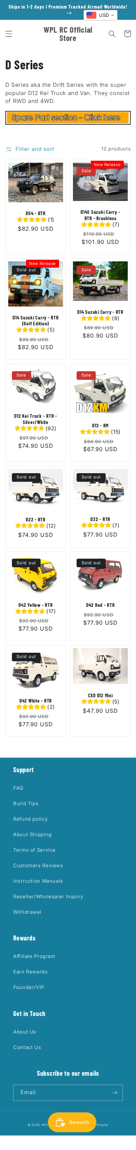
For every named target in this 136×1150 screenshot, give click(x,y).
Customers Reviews (38, 866)
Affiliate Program (34, 956)
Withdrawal (27, 912)
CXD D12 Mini (100, 695)
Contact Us (27, 1047)
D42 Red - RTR (100, 605)
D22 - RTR (36, 519)
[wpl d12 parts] (68, 122)
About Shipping (32, 835)
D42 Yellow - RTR (35, 605)
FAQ (18, 788)
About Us (24, 1032)
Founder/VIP (28, 987)
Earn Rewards (30, 972)
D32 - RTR (100, 519)
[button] (8, 33)
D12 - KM (100, 425)
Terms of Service (34, 850)
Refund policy (30, 819)
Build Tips (25, 803)
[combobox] (101, 15)
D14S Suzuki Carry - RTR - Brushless (100, 215)
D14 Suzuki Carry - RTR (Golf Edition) (36, 320)
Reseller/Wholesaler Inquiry (48, 897)
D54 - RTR (36, 213)
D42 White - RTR (35, 701)
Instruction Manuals (38, 881)
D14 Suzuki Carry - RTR (100, 312)
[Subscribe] (114, 1093)
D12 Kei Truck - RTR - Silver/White (35, 419)
